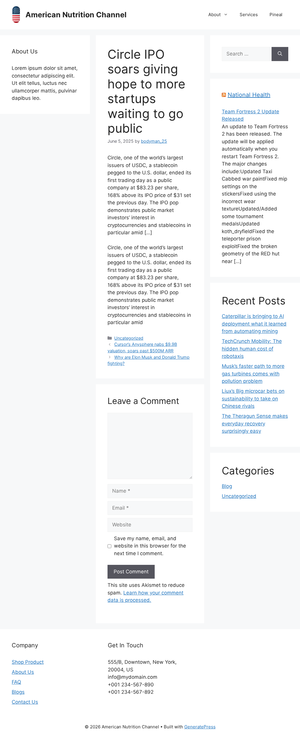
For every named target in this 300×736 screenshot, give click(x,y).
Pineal (276, 14)
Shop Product (28, 662)
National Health (249, 94)
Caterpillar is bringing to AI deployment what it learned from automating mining (254, 323)
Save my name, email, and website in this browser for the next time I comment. (150, 545)
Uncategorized (128, 338)
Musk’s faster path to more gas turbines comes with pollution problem (253, 373)
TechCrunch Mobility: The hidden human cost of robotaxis (252, 348)
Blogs (18, 692)
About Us (23, 672)
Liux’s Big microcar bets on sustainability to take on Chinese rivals (253, 398)
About (214, 14)
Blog (227, 486)
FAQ (16, 682)
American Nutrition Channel (76, 14)
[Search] (280, 54)
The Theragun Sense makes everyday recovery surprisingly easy (255, 423)
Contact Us (25, 702)
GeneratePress (200, 727)
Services (249, 14)
